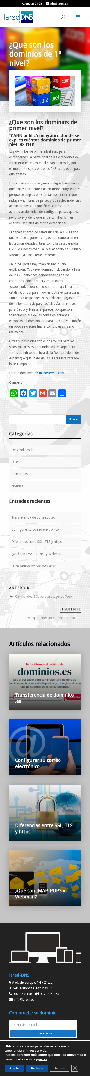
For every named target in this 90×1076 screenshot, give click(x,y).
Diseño (17, 462)
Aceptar (14, 1068)
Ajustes (60, 1068)
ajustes (41, 1059)
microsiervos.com (51, 373)
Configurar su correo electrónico (35, 529)
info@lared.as (24, 999)
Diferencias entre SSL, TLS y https (37, 541)
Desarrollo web (22, 450)
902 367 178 (33, 3)
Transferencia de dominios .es (33, 517)
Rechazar (37, 1068)
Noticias (17, 486)
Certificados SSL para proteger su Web (43, 596)
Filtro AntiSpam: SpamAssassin (34, 566)
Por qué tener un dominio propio (51, 618)
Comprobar (43, 1033)
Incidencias (20, 474)
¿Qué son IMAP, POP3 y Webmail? (37, 554)
